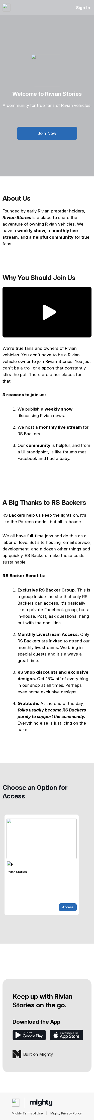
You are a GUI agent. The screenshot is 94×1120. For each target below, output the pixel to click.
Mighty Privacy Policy (66, 1113)
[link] (42, 865)
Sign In (83, 7)
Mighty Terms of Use (27, 1113)
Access (67, 907)
